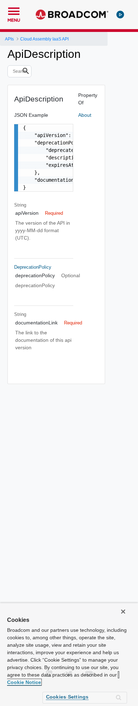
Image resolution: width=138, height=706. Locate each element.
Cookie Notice (24, 682)
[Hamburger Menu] (13, 10)
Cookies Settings (67, 697)
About (84, 115)
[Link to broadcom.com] (72, 14)
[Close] (123, 611)
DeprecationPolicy (32, 267)
